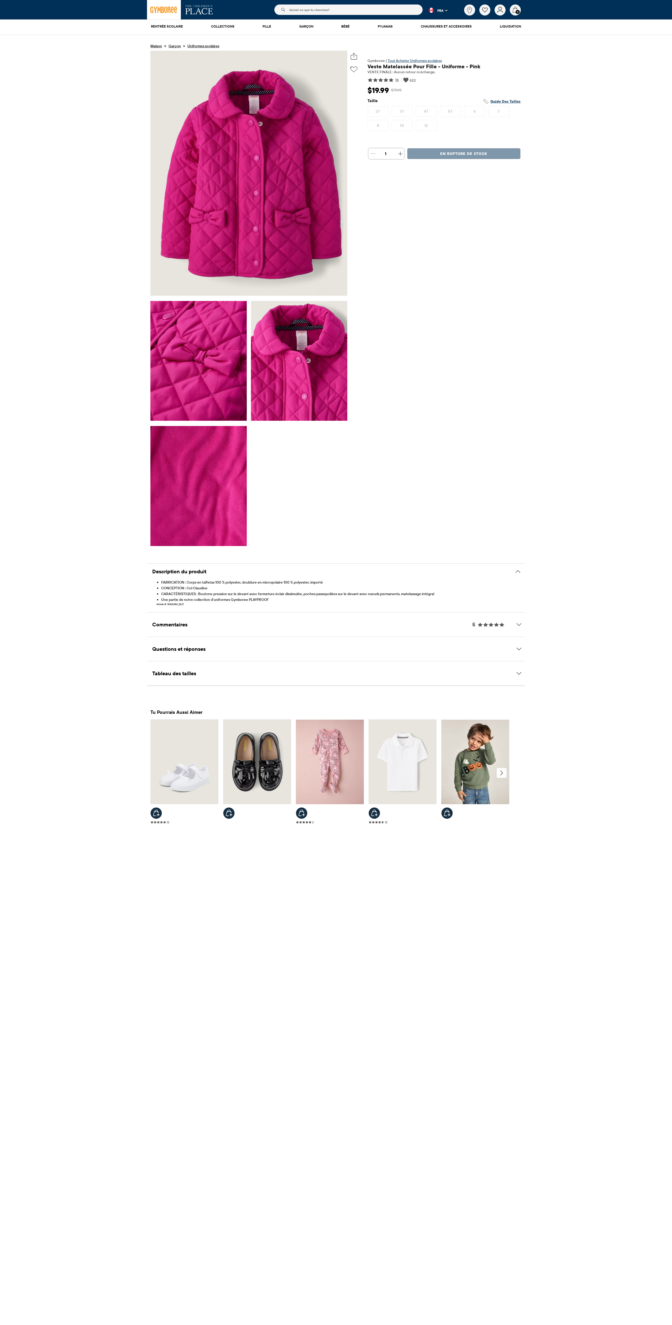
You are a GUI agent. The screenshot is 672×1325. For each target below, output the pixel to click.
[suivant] (501, 773)
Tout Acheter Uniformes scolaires (415, 60)
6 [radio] (475, 111)
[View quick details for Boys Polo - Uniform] (374, 813)
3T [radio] (402, 111)
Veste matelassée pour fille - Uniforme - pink (424, 66)
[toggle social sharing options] (354, 56)
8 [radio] (378, 125)
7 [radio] (499, 111)
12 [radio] (426, 125)
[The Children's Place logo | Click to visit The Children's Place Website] (199, 9)
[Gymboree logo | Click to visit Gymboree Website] (164, 9)
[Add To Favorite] (354, 69)
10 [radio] (402, 125)
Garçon (175, 46)
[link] (469, 9)
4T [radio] (426, 111)
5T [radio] (450, 111)
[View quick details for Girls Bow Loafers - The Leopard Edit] (229, 813)
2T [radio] (378, 111)
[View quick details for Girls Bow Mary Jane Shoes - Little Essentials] (156, 813)
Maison (156, 46)
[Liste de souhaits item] (487, 14)
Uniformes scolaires (203, 46)
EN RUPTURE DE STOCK (463, 153)
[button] (435, 10)
